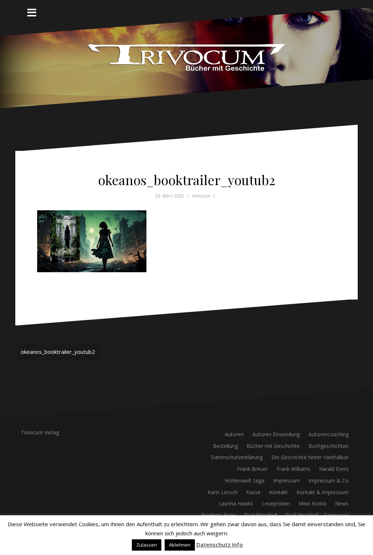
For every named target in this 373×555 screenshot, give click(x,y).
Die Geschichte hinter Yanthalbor (310, 457)
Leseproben (276, 503)
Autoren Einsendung (276, 434)
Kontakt (278, 492)
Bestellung (225, 445)
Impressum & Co (329, 480)
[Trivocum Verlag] (186, 57)
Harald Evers (334, 468)
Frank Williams (293, 468)
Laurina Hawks (236, 503)
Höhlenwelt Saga (244, 480)
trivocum (201, 196)
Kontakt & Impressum (323, 492)
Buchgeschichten (329, 445)
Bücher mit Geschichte (273, 445)
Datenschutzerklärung (237, 457)
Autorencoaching (329, 434)
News (342, 503)
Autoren (234, 434)
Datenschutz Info (219, 544)
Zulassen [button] (146, 545)
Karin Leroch (222, 492)
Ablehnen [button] (180, 545)
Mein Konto (312, 503)
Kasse (253, 492)
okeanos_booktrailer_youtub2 (58, 351)
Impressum (286, 480)
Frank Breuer (252, 468)
